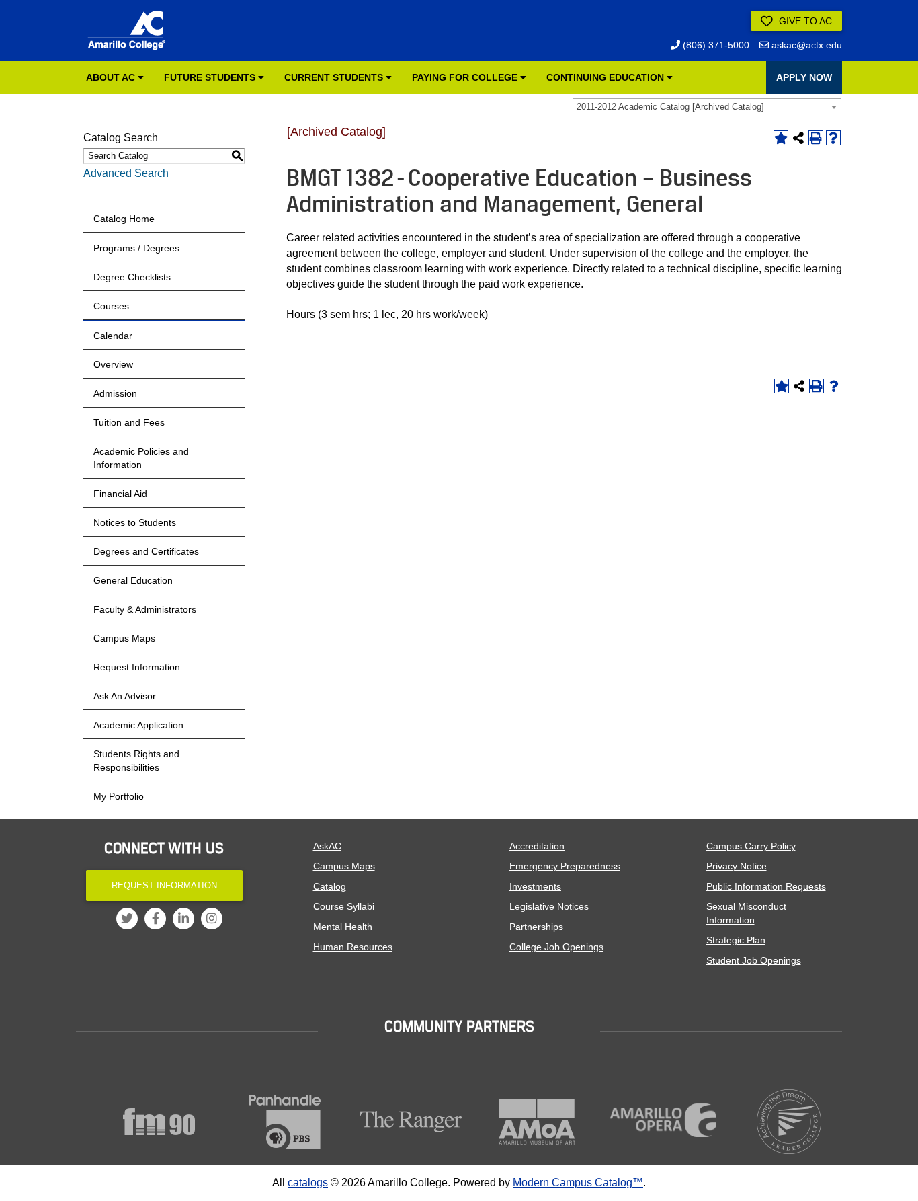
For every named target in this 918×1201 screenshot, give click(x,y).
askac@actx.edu (805, 45)
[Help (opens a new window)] (833, 137)
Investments (535, 886)
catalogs (308, 1182)
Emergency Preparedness (564, 866)
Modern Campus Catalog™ (578, 1182)
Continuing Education (606, 77)
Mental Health (342, 926)
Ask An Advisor (124, 696)
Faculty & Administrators (144, 609)
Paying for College (466, 77)
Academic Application (138, 725)
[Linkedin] (183, 918)
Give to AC (804, 20)
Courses (111, 306)
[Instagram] (211, 918)
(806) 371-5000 (714, 45)
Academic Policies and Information (141, 458)
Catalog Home (124, 218)
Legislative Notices (549, 906)
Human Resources (352, 946)
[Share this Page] (798, 137)
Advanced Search (126, 173)
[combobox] (707, 106)
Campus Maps (124, 638)
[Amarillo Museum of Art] (538, 1122)
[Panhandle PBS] (286, 1122)
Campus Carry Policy (751, 846)
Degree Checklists (132, 277)
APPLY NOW (804, 77)
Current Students (335, 77)
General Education (133, 580)
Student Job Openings (753, 960)
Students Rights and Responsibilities (136, 760)
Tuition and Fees (129, 422)
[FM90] (159, 1122)
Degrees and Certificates (146, 551)
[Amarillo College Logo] (126, 30)
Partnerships (536, 926)
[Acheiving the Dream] (790, 1122)
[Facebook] (155, 918)
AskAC (327, 846)
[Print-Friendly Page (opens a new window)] (815, 137)
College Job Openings (556, 946)
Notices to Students (134, 522)
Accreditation (537, 846)
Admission (115, 393)
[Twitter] (127, 918)
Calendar (112, 335)
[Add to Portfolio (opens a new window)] (781, 137)
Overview (113, 364)
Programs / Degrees (136, 248)
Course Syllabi (343, 906)
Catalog (329, 886)
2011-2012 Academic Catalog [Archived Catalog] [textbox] (670, 107)
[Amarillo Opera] (663, 1120)
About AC (112, 77)
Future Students (211, 77)
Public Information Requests (766, 886)
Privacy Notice (736, 866)
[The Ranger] (411, 1122)
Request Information (136, 667)
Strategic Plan (735, 940)
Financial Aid (120, 493)
